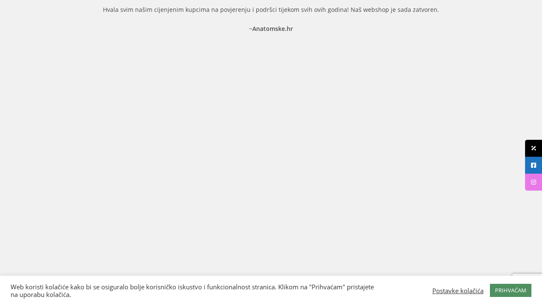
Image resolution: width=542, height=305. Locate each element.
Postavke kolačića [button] (458, 290)
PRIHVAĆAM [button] (510, 290)
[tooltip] (533, 148)
